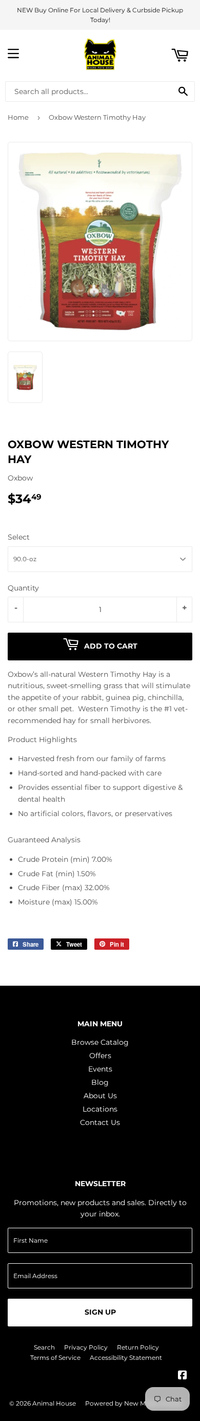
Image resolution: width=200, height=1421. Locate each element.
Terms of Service (55, 1357)
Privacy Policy (86, 1347)
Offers (100, 1055)
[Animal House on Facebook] (182, 1376)
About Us (100, 1095)
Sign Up (100, 1312)
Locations (100, 1109)
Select (19, 537)
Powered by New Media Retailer (134, 1403)
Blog (100, 1082)
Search (44, 1347)
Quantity (23, 588)
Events (100, 1069)
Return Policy (138, 1347)
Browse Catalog (100, 1042)
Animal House (54, 1403)
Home (18, 117)
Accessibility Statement (126, 1357)
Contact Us (100, 1122)
